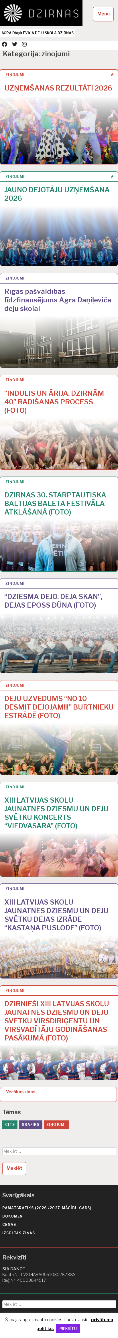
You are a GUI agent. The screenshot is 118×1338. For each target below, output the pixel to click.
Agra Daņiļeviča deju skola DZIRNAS (37, 33)
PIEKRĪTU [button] (68, 1328)
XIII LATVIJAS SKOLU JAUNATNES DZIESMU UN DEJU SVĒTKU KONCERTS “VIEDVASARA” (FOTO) (56, 813)
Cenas (9, 1224)
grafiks (30, 1124)
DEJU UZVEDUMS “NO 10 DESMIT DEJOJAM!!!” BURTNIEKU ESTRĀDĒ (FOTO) (59, 707)
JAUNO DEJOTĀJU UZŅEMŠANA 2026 (57, 194)
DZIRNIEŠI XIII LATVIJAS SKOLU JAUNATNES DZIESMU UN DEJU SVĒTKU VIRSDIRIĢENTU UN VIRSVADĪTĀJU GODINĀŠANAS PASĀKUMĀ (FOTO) (56, 1021)
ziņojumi (15, 75)
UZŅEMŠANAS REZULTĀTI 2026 (58, 88)
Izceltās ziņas (18, 1233)
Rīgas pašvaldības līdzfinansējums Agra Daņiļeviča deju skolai (57, 300)
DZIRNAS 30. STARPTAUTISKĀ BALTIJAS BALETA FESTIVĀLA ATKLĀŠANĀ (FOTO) (55, 503)
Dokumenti (14, 1216)
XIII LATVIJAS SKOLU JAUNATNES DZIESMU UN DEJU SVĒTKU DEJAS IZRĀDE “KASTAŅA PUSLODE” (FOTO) (56, 915)
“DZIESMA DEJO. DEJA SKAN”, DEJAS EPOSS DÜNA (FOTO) (53, 600)
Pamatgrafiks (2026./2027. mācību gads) (46, 1208)
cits (10, 1124)
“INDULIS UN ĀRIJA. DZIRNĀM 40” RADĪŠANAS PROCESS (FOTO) (54, 402)
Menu (103, 14)
